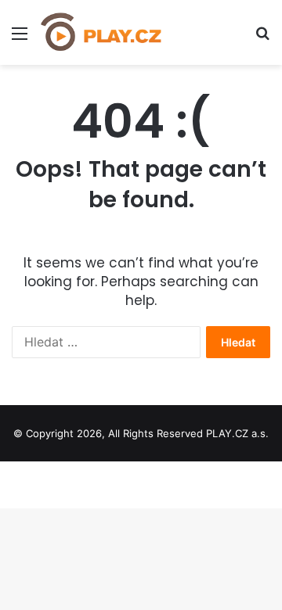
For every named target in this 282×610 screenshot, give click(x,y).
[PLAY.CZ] (101, 32)
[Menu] (19, 38)
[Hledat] (262, 38)
